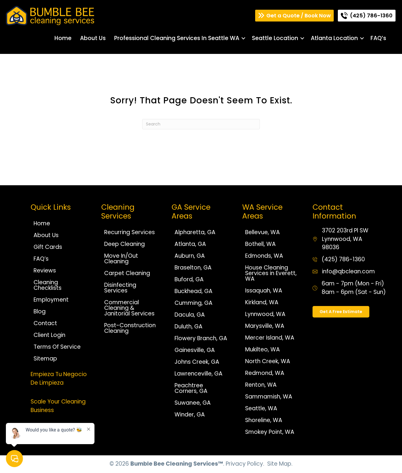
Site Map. (280, 464)
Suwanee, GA (193, 403)
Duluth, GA (188, 326)
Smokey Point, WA (269, 432)
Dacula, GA (190, 315)
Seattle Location (275, 38)
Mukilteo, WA (262, 349)
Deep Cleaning (124, 244)
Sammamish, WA (268, 397)
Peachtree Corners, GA (191, 388)
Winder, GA (190, 415)
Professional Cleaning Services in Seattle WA (176, 38)
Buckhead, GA (193, 291)
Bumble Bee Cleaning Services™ (176, 464)
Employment (51, 300)
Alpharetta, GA (195, 232)
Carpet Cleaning (127, 273)
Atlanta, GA (190, 244)
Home (63, 38)
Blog (40, 311)
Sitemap (45, 359)
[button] (243, 38)
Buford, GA (189, 279)
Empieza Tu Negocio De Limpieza (59, 378)
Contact (45, 323)
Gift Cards (48, 247)
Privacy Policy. (245, 464)
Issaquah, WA (263, 291)
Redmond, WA (264, 373)
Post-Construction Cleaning (130, 328)
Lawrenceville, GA (198, 374)
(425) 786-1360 (343, 259)
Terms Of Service (57, 347)
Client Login (49, 335)
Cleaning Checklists (48, 285)
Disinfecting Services (120, 288)
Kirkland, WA (261, 302)
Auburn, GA (190, 256)
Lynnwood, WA (265, 314)
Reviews (45, 270)
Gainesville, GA (195, 350)
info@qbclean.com (348, 271)
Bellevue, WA (262, 232)
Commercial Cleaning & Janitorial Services (129, 307)
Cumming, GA (193, 303)
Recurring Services (129, 232)
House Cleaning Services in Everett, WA (271, 273)
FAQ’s (378, 38)
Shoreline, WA (263, 420)
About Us (93, 38)
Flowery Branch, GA (201, 338)
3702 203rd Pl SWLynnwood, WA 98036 (345, 238)
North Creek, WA (267, 361)
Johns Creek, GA (197, 362)
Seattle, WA (261, 408)
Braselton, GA (193, 268)
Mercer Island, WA (269, 338)
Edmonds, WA (264, 256)
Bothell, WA (260, 244)
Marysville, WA (264, 326)
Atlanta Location (334, 38)
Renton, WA (261, 385)
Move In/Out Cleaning (121, 258)
